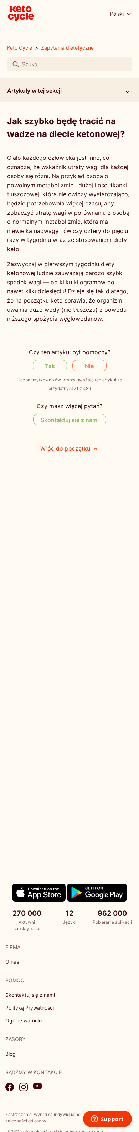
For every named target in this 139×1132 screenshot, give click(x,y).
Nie (89, 366)
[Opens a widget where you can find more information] (107, 1119)
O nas (12, 962)
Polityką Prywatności (29, 1008)
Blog (10, 1054)
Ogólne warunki (23, 1020)
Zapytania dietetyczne (67, 48)
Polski (117, 14)
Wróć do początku (66, 448)
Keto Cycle (19, 48)
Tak (50, 366)
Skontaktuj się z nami (70, 419)
